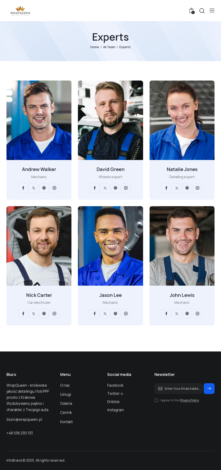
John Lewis (182, 295)
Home (94, 47)
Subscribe (209, 390)
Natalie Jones (182, 169)
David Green (110, 169)
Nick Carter (39, 295)
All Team (109, 47)
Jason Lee (110, 295)
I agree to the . (179, 400)
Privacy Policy (189, 400)
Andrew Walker (39, 169)
